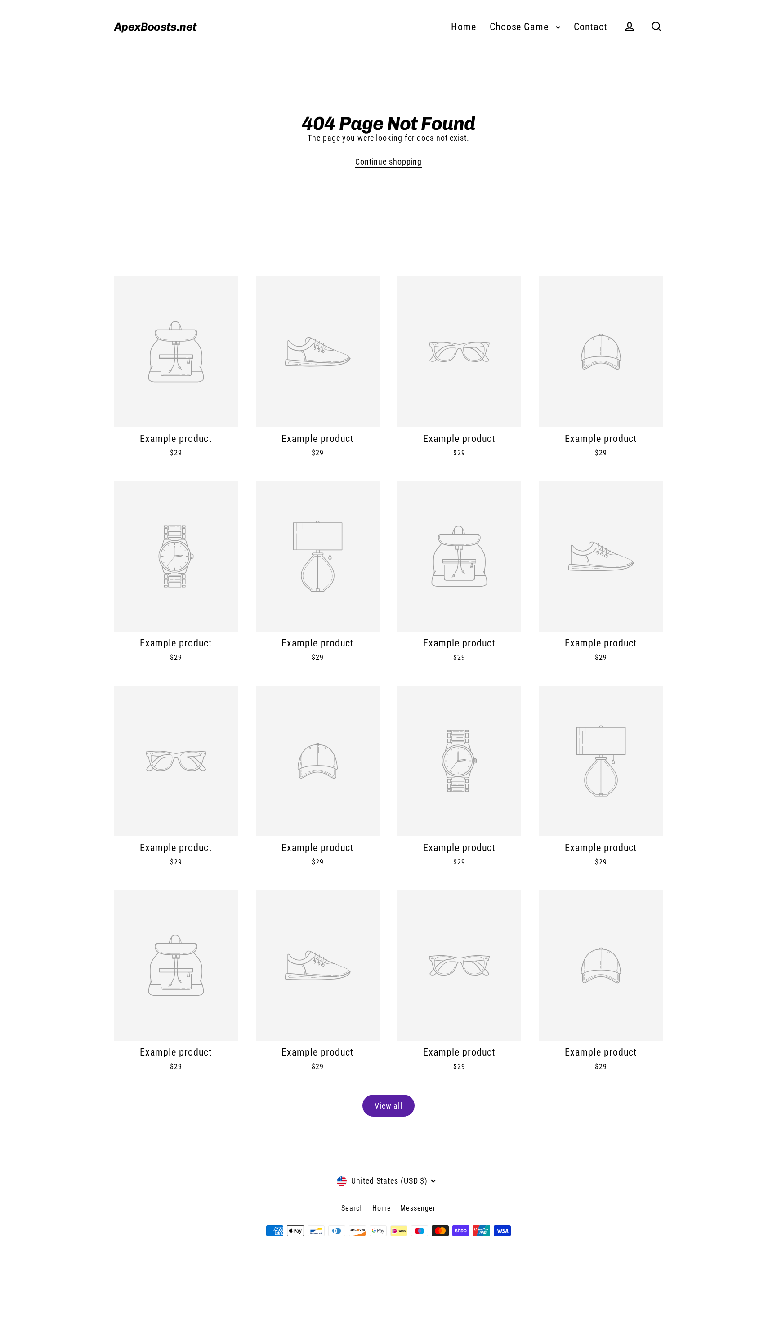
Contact (590, 26)
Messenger (418, 1208)
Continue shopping (388, 161)
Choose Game (520, 26)
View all (388, 1105)
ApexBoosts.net (155, 26)
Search (352, 1208)
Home (463, 26)
